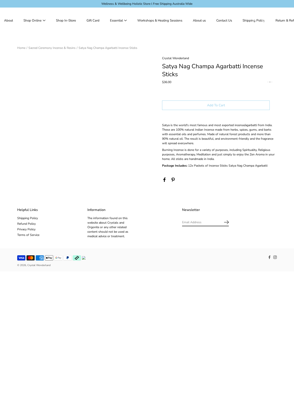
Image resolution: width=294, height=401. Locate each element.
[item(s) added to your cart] (273, 20)
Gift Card (93, 20)
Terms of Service (28, 235)
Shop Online (32, 20)
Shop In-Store (66, 20)
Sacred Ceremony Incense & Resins (52, 48)
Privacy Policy (26, 229)
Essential (116, 20)
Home (21, 48)
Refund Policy (26, 224)
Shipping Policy (27, 218)
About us (199, 20)
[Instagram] (275, 257)
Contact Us (224, 20)
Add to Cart (216, 105)
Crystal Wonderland (39, 265)
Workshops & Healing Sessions (159, 20)
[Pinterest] (173, 180)
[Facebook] (164, 180)
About (8, 20)
